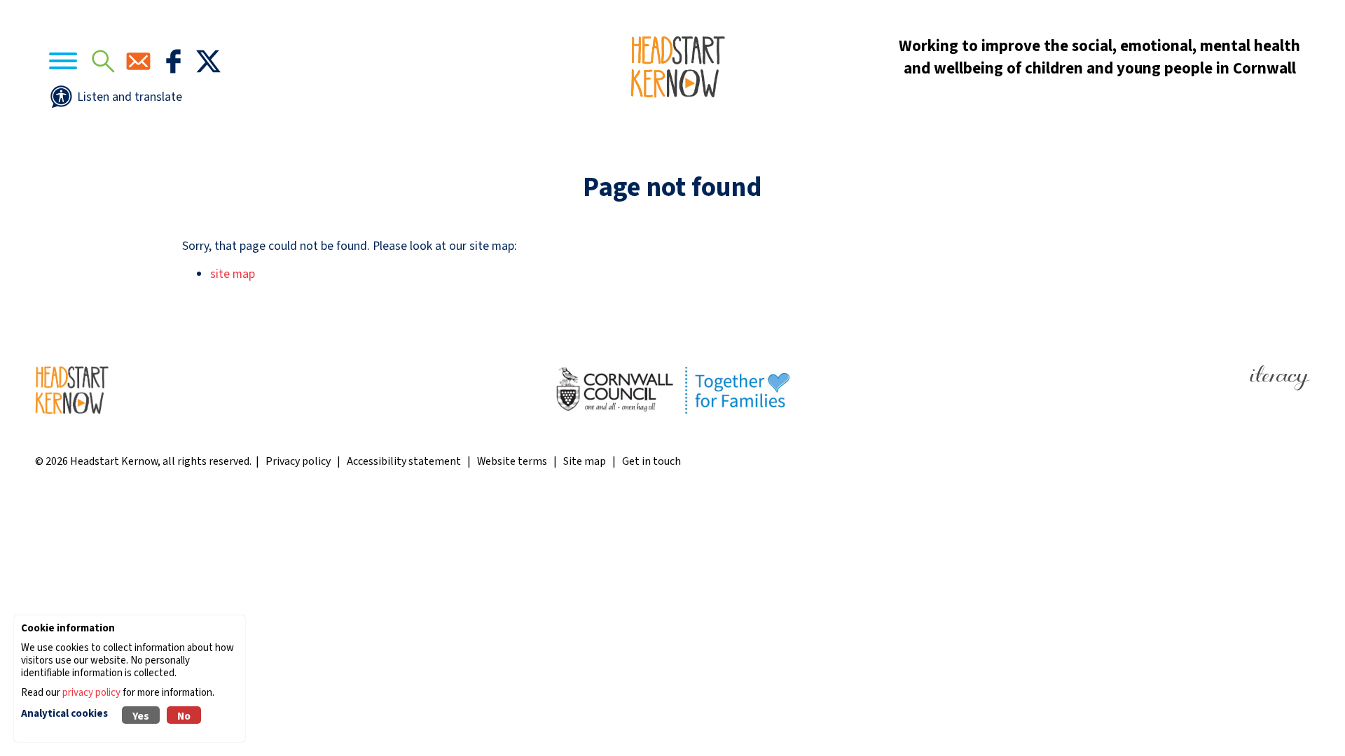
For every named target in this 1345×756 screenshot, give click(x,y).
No (184, 716)
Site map (584, 461)
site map (232, 274)
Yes (140, 716)
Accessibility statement (404, 461)
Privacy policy (298, 461)
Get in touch (651, 461)
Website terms (512, 461)
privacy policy (91, 692)
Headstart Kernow (114, 461)
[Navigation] (63, 63)
